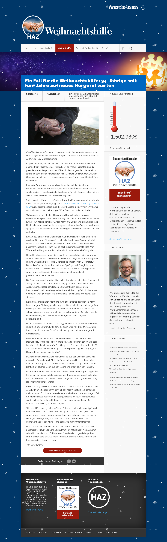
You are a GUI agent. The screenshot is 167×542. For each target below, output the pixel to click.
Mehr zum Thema (34, 510)
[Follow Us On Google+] (129, 48)
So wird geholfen (46, 48)
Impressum (56, 532)
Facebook (69, 461)
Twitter (74, 461)
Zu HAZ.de (106, 48)
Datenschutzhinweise (106, 532)
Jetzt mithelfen (64, 48)
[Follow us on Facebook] (123, 48)
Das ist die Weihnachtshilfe (87, 48)
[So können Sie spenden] (124, 200)
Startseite (32, 94)
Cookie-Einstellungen (98, 512)
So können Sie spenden (120, 239)
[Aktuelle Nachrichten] (99, 497)
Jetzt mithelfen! (151, 521)
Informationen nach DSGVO (78, 532)
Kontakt (43, 532)
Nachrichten (31, 48)
